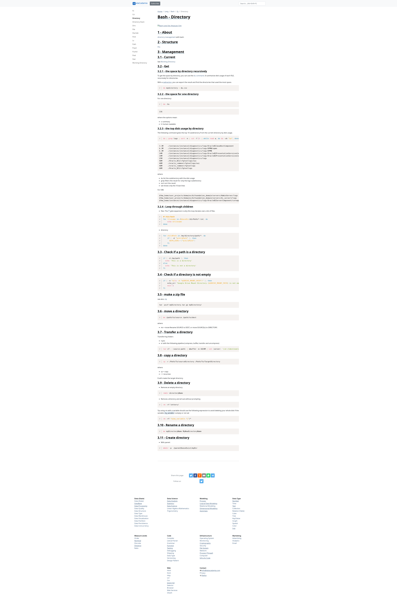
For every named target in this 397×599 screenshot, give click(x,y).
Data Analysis (172, 501)
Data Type (138, 513)
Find (134, 37)
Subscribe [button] (155, 3)
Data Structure (140, 511)
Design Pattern (173, 560)
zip (166, 299)
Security (203, 546)
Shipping (170, 553)
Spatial (235, 523)
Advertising (236, 538)
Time (234, 503)
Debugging (171, 551)
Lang (166, 11)
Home (160, 11)
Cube (234, 513)
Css (168, 580)
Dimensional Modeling (208, 508)
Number (235, 501)
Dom (169, 573)
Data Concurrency (141, 526)
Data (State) (139, 501)
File (133, 29)
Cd (133, 14)
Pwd (134, 55)
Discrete (137, 543)
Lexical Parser (172, 541)
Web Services (172, 590)
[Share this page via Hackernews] (200, 475)
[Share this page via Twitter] (191, 475)
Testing (170, 548)
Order (136, 538)
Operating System (207, 538)
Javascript (171, 583)
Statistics (170, 503)
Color (234, 526)
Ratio (136, 548)
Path (134, 44)
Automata (203, 511)
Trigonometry (172, 511)
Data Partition (139, 521)
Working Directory (139, 63)
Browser (170, 588)
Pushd (134, 52)
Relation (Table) (238, 511)
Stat (134, 59)
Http (169, 575)
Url (168, 578)
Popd (134, 48)
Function (170, 546)
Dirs (134, 25)
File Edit (135, 33)
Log (233, 528)
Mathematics (184, 508)
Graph (234, 521)
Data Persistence (141, 523)
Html (169, 570)
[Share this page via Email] (204, 475)
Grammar (171, 543)
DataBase (138, 503)
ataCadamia (141, 3)
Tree (234, 516)
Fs (133, 11)
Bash (173, 11)
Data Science (172, 506)
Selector (170, 585)
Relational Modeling (207, 506)
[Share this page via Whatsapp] (208, 475)
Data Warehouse (141, 516)
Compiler (170, 538)
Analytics (235, 541)
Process (203, 501)
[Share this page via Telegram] (213, 475)
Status (204, 575)
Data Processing (140, 506)
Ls (133, 40)
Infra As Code (205, 558)
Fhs (159, 47)
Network (203, 551)
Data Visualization (141, 518)
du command (199, 76)
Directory (136, 18)
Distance (137, 546)
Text (234, 506)
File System (204, 548)
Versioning (171, 558)
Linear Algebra (172, 508)
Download (235, 87)
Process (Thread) (206, 553)
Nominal (137, 541)
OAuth (169, 593)
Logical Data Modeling (208, 503)
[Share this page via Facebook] (195, 475)
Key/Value (236, 518)
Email (234, 543)
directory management (167, 37)
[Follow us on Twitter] (201, 481)
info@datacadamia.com (211, 570)
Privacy (202, 573)
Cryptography (205, 543)
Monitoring (204, 541)
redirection (167, 82)
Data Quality (139, 508)
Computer (204, 555)
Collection (236, 508)
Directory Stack (138, 22)
